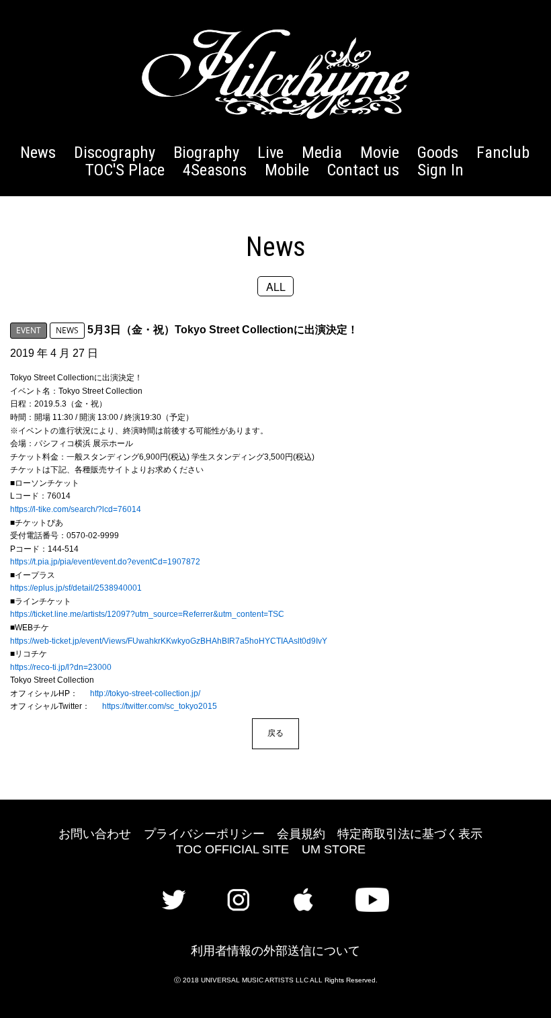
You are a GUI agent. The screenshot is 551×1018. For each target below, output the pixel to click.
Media (322, 152)
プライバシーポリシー (204, 834)
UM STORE (334, 849)
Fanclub (502, 152)
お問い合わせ (94, 834)
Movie (379, 152)
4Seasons (215, 169)
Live (270, 152)
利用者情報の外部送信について (275, 951)
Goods (437, 152)
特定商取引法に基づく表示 (409, 834)
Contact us (363, 169)
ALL (276, 286)
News (38, 152)
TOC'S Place (125, 169)
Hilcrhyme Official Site (275, 74)
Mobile (287, 169)
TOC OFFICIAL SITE (232, 849)
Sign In (440, 169)
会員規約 (301, 834)
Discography (114, 152)
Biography (206, 152)
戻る (275, 732)
